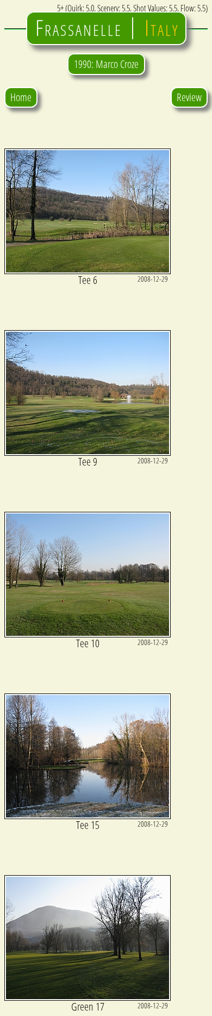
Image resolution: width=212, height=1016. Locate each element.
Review (189, 97)
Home (21, 97)
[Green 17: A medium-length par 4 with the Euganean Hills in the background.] (87, 997)
